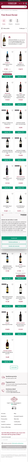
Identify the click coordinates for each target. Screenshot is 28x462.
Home (2, 10)
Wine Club (16, 419)
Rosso (11, 10)
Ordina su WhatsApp (6, 427)
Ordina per (22, 28)
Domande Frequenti (18, 416)
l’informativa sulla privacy (17, 443)
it (19, 3)
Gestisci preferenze (13, 242)
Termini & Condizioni (6, 424)
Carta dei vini (6, 10)
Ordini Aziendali (17, 424)
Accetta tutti (14, 238)
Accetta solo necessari (14, 246)
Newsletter (3, 416)
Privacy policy (4, 419)
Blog (15, 413)
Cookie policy (17, 421)
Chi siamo (3, 413)
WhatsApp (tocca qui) (12, 391)
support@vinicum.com (15, 392)
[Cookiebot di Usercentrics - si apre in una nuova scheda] (20, 215)
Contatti (3, 421)
